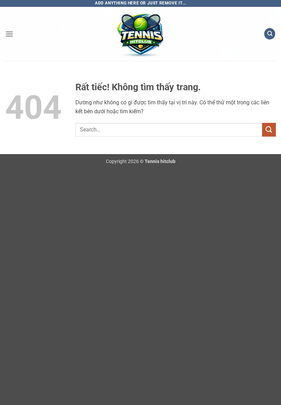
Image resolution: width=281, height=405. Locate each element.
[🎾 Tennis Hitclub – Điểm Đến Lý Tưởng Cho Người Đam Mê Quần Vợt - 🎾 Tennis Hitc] (140, 34)
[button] (9, 33)
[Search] (269, 33)
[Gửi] (269, 129)
